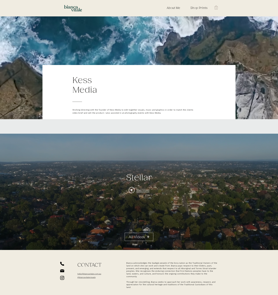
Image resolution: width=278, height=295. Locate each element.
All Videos (137, 236)
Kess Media (84, 85)
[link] (216, 7)
